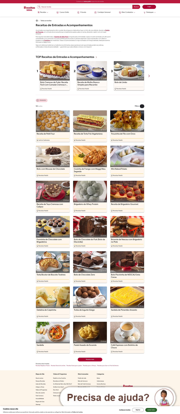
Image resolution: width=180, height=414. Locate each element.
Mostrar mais (90, 359)
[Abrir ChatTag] (118, 398)
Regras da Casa (40, 401)
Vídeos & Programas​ (41, 390)
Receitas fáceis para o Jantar (74, 365)
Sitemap (38, 404)
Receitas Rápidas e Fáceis (43, 365)
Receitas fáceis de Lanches (58, 365)
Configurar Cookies (124, 409)
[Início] (29, 8)
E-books (83, 12)
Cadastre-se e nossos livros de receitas (90, 1)
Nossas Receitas (40, 381)
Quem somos (39, 378)
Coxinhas (47, 40)
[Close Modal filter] (142, 106)
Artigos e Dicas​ (40, 387)
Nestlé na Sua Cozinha (59, 378)
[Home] (37, 21)
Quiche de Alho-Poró (61, 37)
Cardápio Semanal (104, 12)
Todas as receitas (46, 20)
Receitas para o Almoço (89, 365)
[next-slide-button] (149, 76)
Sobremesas (100, 381)
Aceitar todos (151, 409)
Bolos (98, 378)
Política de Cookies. (77, 412)
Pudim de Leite (82, 378)
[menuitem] (43, 13)
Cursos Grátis (64, 12)
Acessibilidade (40, 398)
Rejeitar (138, 409)
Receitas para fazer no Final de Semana (107, 365)
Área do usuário (40, 393)
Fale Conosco (39, 395)
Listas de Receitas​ (41, 384)
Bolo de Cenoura (82, 381)
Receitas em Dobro (58, 381)
